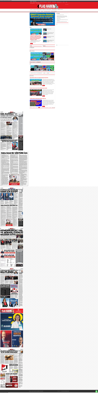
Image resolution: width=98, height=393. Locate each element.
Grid (30, 63)
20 (40, 107)
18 (37, 107)
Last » (50, 107)
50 (47, 107)
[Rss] (65, 4)
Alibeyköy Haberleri (60, 9)
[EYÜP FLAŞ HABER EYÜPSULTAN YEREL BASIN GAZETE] (47, 6)
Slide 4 (47, 25)
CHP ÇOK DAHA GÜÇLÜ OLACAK (60, 14)
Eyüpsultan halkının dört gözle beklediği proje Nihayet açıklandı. (50, 41)
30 (44, 107)
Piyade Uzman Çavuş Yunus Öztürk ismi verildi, (38, 88)
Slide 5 (52, 25)
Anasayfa (31, 9)
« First (30, 107)
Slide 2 (37, 25)
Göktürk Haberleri (54, 9)
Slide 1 (32, 25)
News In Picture (32, 50)
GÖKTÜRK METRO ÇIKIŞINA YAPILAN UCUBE (62, 21)
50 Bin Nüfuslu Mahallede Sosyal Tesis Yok (38, 98)
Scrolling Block (32, 47)
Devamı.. (31, 43)
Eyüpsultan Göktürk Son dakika (37, 9)
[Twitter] (60, 391)
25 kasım (44, 45)
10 (33, 107)
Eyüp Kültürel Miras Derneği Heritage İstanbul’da (39, 77)
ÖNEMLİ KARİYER (58, 18)
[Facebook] (59, 391)
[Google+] (66, 4)
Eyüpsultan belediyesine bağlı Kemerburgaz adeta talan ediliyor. (50, 33)
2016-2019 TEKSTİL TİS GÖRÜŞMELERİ (35, 62)
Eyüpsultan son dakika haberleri (47, 9)
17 (36, 107)
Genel (30, 27)
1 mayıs (31, 45)
